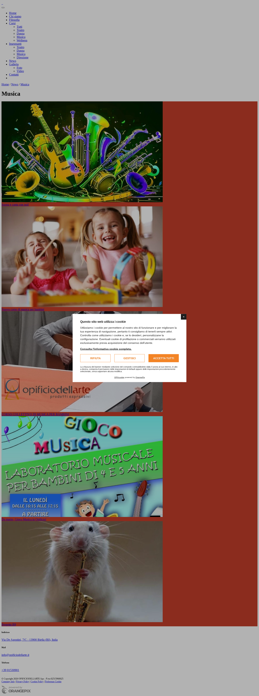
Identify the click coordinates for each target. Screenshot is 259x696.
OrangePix (140, 377)
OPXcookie (119, 377)
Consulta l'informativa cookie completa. (106, 348)
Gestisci (129, 358)
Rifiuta (95, 358)
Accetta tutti (163, 358)
